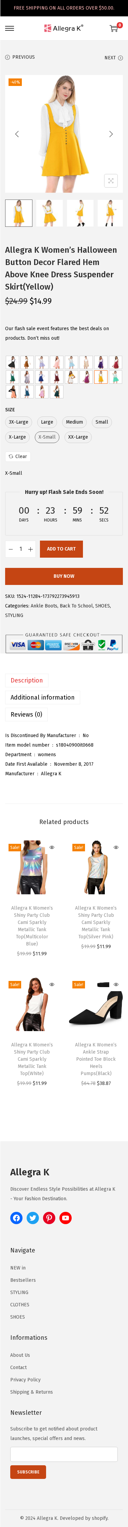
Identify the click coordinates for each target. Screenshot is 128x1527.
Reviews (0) (26, 714)
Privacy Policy (25, 1380)
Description (27, 680)
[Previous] (17, 134)
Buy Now (64, 576)
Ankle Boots (44, 606)
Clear (21, 456)
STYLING (14, 615)
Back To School (76, 606)
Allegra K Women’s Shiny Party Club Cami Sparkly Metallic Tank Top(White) (32, 1059)
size (10, 410)
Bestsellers (23, 1280)
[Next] (110, 134)
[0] (114, 28)
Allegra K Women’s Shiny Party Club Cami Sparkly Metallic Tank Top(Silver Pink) (96, 922)
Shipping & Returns (31, 1392)
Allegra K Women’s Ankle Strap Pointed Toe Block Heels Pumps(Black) (96, 1059)
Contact (18, 1367)
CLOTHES (19, 1305)
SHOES (102, 606)
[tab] (64, 680)
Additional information (43, 697)
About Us (20, 1355)
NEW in (18, 1268)
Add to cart (61, 549)
